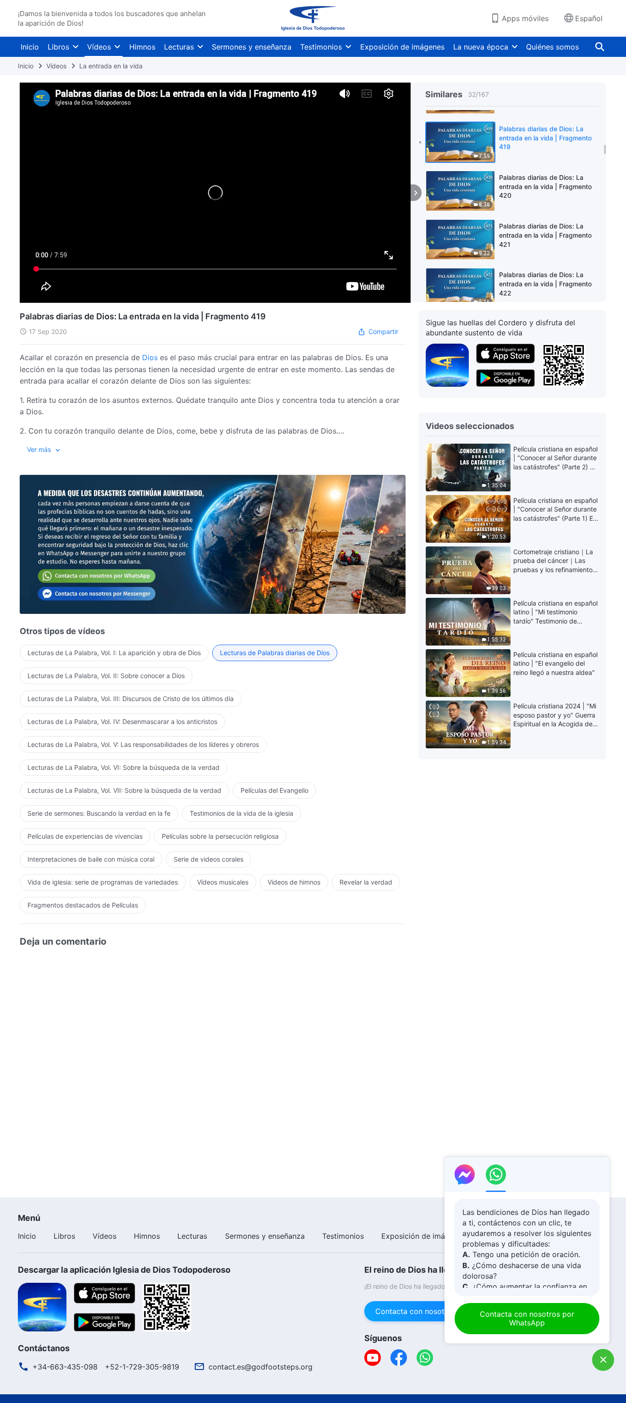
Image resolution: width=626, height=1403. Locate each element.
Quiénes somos (552, 46)
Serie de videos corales (208, 859)
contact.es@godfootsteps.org (261, 1366)
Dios (150, 357)
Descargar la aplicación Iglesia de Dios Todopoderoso (124, 1270)
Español (589, 18)
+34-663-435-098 (65, 1366)
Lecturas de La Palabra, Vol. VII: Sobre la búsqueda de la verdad (124, 790)
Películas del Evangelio (274, 790)
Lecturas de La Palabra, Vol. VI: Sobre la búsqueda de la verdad (123, 767)
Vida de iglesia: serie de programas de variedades (102, 882)
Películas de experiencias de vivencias (85, 836)
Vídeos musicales (222, 882)
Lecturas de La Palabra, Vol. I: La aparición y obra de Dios (114, 653)
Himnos (142, 46)
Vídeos (99, 46)
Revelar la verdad (366, 882)
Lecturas (179, 46)
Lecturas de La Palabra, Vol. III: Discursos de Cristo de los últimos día (130, 698)
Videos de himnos (294, 882)
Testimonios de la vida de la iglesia (241, 813)
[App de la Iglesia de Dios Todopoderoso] (447, 364)
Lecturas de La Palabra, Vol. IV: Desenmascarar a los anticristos (122, 721)
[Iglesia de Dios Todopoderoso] (313, 18)
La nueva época (480, 46)
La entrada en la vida (111, 66)
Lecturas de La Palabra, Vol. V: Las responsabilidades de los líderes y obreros (143, 744)
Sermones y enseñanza (251, 46)
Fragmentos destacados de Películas (82, 905)
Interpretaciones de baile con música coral (90, 859)
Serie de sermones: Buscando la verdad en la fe (98, 813)
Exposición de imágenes (402, 46)
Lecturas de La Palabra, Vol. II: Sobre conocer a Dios (106, 675)
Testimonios (321, 46)
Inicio (30, 46)
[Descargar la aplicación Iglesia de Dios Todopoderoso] (42, 1306)
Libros (58, 46)
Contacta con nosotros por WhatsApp (441, 1311)
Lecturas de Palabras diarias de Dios (274, 653)
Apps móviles (525, 18)
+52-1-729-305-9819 (142, 1366)
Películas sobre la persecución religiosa (220, 836)
